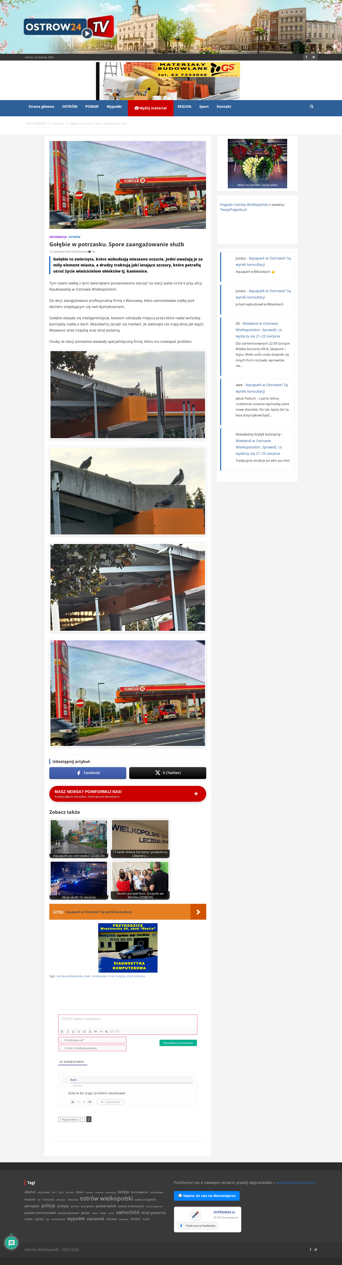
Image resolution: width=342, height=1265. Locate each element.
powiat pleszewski (68, 1213)
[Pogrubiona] (62, 1031)
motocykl (48, 1199)
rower (103, 1213)
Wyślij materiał (152, 108)
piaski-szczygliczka (145, 1199)
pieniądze (32, 1206)
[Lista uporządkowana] (84, 1031)
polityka (63, 1206)
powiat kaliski (106, 1206)
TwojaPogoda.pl (233, 209)
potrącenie (87, 1206)
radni (95, 1213)
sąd (47, 1219)
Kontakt (224, 106)
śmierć (135, 1219)
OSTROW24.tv (224, 1212)
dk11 (54, 1192)
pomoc (75, 1206)
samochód (127, 1212)
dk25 (61, 1192)
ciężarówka (43, 1192)
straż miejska (116, 976)
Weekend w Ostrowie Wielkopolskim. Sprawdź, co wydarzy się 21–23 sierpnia (259, 330)
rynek (111, 1213)
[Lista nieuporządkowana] (90, 1031)
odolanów (72, 1199)
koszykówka (156, 1192)
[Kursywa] (67, 1031)
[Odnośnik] (106, 1031)
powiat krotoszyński (131, 1206)
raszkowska (99, 976)
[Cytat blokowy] (95, 1031)
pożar (85, 1212)
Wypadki (114, 106)
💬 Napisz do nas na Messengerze (207, 1196)
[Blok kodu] (101, 1031)
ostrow (82, 251)
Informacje (58, 237)
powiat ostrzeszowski (40, 1213)
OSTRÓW (69, 106)
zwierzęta (123, 1219)
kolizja (123, 1191)
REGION (184, 106)
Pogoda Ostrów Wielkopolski (244, 204)
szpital (39, 1219)
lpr (39, 1199)
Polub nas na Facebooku (200, 1225)
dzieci (80, 1192)
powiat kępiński (154, 1206)
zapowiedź (95, 1218)
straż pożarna (136, 976)
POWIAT (92, 106)
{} (111, 1031)
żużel (145, 1219)
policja (48, 1205)
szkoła (29, 1219)
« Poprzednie (68, 1119)
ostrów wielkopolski (69, 976)
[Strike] (79, 1031)
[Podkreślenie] (73, 1031)
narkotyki (60, 1199)
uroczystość (58, 1219)
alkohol (30, 1192)
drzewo (70, 1192)
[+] (117, 1031)
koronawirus (139, 1192)
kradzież (30, 1199)
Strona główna (41, 106)
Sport (204, 106)
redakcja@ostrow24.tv (295, 1182)
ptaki (87, 976)
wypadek (76, 1218)
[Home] (36, 123)
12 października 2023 (63, 251)
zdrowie (111, 1219)
